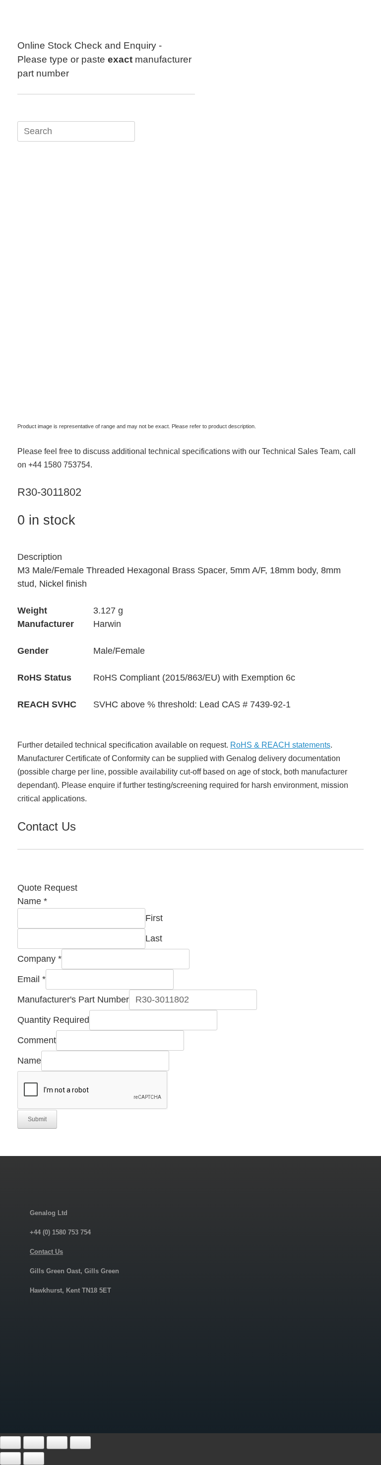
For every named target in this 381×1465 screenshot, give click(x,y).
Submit (37, 1119)
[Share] (57, 1442)
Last (153, 938)
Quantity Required (53, 1020)
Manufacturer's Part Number (73, 999)
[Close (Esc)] (80, 1442)
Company (39, 959)
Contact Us (46, 1251)
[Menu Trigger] (348, 21)
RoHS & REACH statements (280, 745)
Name (32, 901)
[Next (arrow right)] (33, 1458)
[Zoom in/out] (10, 1442)
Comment (36, 1040)
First (154, 918)
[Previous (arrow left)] (10, 1458)
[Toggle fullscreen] (33, 1442)
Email (31, 979)
